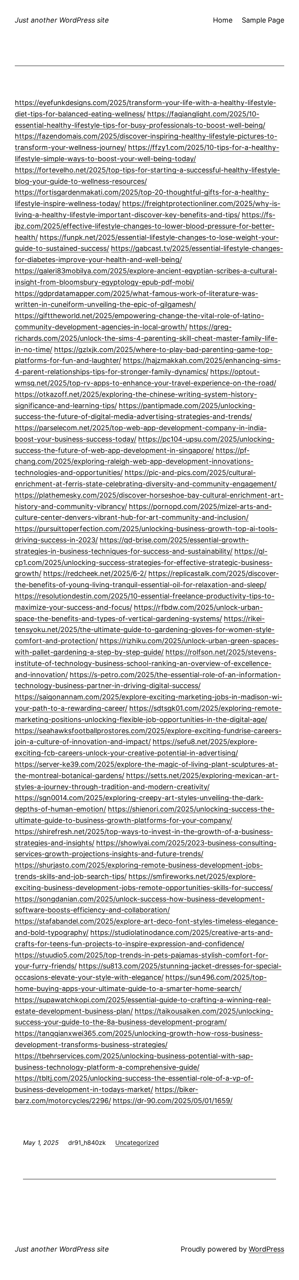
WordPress (266, 1249)
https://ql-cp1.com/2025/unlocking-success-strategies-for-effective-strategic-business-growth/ (144, 562)
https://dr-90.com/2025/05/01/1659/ (172, 1101)
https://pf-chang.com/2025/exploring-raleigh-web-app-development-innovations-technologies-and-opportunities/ (134, 461)
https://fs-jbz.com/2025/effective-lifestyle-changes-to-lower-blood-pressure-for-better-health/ (145, 226)
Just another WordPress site (62, 20)
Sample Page (263, 20)
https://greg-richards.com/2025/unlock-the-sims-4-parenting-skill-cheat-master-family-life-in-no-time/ (146, 338)
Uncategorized (137, 1142)
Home (222, 20)
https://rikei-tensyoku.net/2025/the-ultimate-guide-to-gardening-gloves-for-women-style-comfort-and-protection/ (144, 629)
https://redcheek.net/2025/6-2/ (94, 573)
